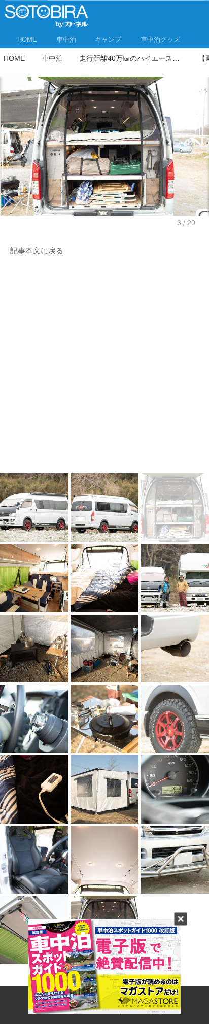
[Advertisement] (104, 367)
